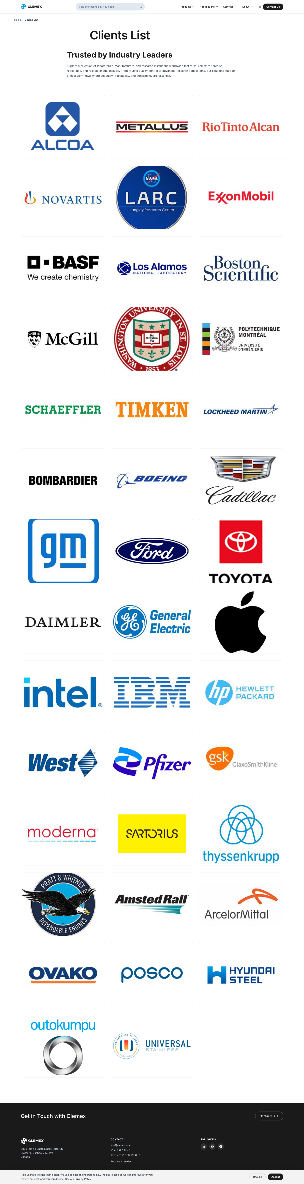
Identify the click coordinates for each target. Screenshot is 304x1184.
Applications (207, 6)
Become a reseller (121, 1161)
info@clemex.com (121, 1145)
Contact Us (273, 6)
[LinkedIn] (204, 1146)
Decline (257, 1176)
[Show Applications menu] (217, 7)
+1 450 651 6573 (120, 1150)
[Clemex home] (31, 7)
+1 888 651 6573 (131, 1154)
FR (259, 6)
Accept (275, 1176)
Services (228, 6)
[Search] (141, 6)
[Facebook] (221, 1146)
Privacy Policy (83, 1178)
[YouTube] (212, 1146)
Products (185, 6)
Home (17, 19)
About (245, 6)
